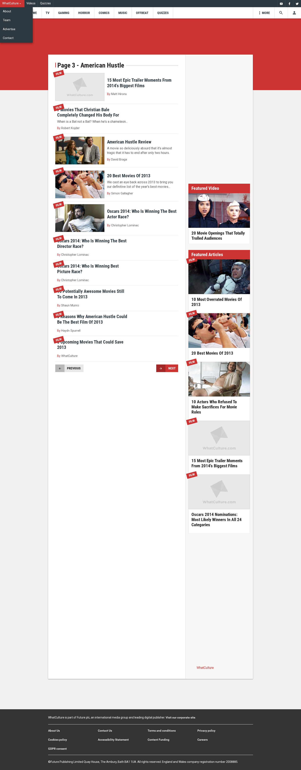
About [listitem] (7, 11)
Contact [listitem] (8, 38)
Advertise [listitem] (9, 29)
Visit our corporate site (180, 717)
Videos (30, 3)
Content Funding (158, 739)
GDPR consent (57, 748)
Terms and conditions (162, 730)
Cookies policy (57, 739)
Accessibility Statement (113, 739)
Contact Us (105, 730)
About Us (54, 730)
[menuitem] (12, 3)
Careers (202, 739)
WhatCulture (205, 668)
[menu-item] (33, 12)
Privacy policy (206, 730)
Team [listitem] (6, 20)
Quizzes (45, 3)
